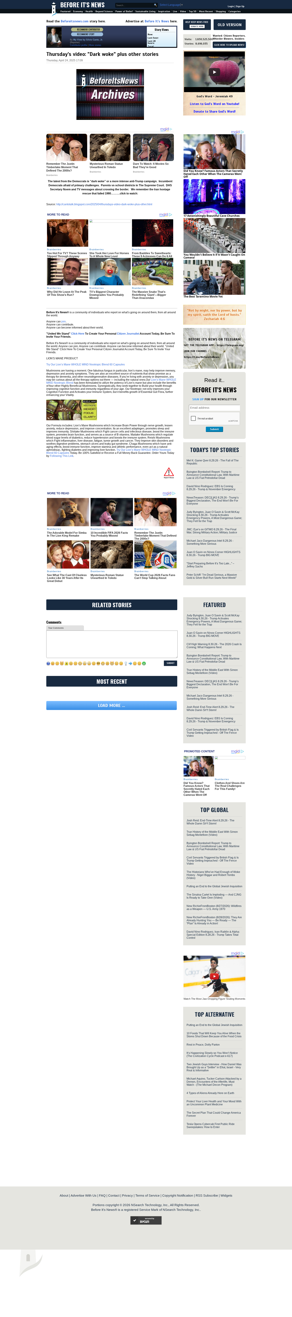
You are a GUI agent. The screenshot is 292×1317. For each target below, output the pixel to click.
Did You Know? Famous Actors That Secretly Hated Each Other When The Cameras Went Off (213, 174)
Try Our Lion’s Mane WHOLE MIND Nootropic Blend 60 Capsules (85, 364)
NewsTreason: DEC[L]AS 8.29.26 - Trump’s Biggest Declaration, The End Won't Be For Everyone (213, 500)
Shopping (221, 11)
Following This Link (61, 455)
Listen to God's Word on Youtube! (214, 104)
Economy (78, 11)
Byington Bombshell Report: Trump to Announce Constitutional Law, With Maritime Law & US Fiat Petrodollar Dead (213, 474)
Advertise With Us (83, 1195)
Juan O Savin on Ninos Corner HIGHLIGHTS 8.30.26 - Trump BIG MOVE (213, 554)
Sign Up (240, 6)
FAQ (102, 1195)
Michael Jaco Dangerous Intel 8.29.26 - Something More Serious (210, 542)
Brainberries (54, 249)
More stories (95, 45)
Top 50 (192, 11)
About (64, 1195)
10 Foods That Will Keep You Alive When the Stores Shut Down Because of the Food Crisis (214, 1035)
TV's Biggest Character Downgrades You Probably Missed (106, 294)
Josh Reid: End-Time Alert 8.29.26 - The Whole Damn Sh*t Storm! (210, 708)
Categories (234, 11)
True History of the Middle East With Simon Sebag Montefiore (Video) (212, 671)
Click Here (77, 333)
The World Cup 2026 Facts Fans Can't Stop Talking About (154, 577)
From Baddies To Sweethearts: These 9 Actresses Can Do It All (152, 255)
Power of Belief (124, 11)
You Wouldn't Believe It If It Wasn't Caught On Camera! (214, 256)
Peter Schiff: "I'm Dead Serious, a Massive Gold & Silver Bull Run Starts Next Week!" (212, 576)
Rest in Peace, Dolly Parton (203, 1044)
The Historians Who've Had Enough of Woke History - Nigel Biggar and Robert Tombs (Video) (213, 874)
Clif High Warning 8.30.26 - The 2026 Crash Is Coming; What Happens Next (214, 646)
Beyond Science (104, 11)
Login (231, 6)
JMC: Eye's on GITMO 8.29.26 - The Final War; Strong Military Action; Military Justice (212, 531)
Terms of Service (147, 1195)
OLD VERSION (230, 24)
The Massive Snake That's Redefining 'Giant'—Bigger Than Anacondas (149, 294)
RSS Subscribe (207, 1195)
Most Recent (206, 11)
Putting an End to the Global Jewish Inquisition (214, 886)
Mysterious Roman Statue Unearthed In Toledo (107, 577)
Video (183, 11)
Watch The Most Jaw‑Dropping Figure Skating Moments (214, 998)
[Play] (214, 72)
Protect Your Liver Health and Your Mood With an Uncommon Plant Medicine (214, 1103)
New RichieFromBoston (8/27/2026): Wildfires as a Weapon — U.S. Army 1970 (214, 907)
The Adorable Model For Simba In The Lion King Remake (67, 534)
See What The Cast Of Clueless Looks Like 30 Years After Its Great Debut (67, 578)
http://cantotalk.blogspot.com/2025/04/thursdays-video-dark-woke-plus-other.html (104, 204)
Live (175, 11)
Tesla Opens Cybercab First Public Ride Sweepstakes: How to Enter (211, 1126)
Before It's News (82, 4)
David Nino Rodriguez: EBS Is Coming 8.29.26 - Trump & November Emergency (211, 488)
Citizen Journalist (128, 333)
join (63, 321)
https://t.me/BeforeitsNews (201, 357)
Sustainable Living (145, 11)
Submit (214, 429)
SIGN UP (198, 399)
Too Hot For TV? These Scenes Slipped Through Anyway (67, 255)
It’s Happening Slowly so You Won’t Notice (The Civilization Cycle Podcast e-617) (212, 1054)
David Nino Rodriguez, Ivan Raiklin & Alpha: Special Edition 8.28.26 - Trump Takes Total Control (213, 934)
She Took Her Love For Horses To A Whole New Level (109, 255)
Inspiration (164, 11)
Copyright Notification (177, 1195)
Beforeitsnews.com (75, 21)
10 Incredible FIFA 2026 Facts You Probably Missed (109, 534)
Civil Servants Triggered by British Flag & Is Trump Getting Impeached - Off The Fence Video (213, 732)
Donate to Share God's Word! (214, 111)
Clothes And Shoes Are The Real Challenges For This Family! (230, 786)
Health (89, 11)
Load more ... (111, 705)
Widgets (226, 1195)
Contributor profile (78, 45)
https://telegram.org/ (230, 345)
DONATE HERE (197, 26)
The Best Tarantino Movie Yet (203, 296)
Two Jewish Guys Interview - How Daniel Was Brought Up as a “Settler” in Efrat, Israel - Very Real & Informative (214, 1067)
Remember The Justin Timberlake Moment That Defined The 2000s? (155, 535)
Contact (113, 1195)
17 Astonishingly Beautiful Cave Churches (212, 216)
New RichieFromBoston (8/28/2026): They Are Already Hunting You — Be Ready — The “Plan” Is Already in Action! (214, 920)
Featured (65, 11)
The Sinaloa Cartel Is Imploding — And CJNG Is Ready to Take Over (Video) (214, 896)
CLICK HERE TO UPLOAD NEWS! (229, 45)
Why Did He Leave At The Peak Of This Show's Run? (67, 293)
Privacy (127, 1195)
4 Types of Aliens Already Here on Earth (210, 1093)
